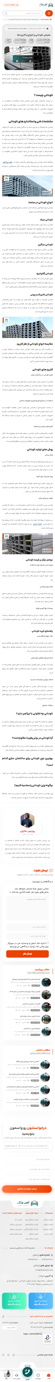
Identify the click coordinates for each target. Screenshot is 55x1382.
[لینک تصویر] (47, 1339)
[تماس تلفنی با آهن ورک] (27, 1372)
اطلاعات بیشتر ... (10, 1328)
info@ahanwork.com (44, 1270)
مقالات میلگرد (34, 1080)
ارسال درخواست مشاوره (27, 1189)
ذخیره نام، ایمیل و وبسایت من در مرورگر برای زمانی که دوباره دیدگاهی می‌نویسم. (28, 945)
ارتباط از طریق (40, 1302)
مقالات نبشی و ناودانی (34, 28)
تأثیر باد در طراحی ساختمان (31, 1004)
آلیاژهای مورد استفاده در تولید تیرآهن (26, 1099)
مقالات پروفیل (36, 986)
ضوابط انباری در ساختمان (32, 1028)
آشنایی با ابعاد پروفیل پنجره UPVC (27, 1062)
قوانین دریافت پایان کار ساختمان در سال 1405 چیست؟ (25, 992)
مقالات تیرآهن (34, 1106)
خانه (44, 28)
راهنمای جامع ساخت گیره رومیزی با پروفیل (26, 979)
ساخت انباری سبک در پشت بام (30, 1016)
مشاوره (10, 5)
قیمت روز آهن (7, 162)
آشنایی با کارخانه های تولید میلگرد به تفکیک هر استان (23, 1087)
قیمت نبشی (37, 524)
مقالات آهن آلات (35, 998)
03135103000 (47, 1259)
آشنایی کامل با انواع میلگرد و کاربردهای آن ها (24, 1074)
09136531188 (33, 1259)
